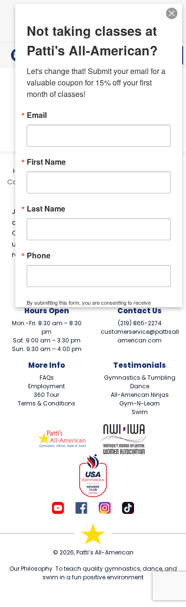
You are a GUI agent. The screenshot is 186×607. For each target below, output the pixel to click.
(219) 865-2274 (140, 323)
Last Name (46, 209)
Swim (140, 412)
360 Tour (46, 395)
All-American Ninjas (140, 395)
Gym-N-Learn (139, 403)
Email (37, 115)
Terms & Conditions (46, 403)
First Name (46, 162)
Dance (139, 386)
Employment (46, 386)
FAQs (47, 377)
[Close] (171, 12)
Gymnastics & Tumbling (140, 377)
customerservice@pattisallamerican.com (140, 336)
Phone (39, 255)
